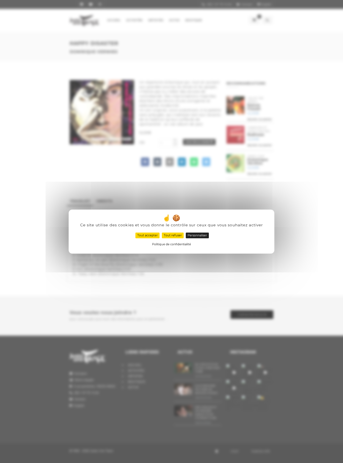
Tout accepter (147, 235)
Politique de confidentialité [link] (171, 244)
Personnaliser (197, 235)
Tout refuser (173, 235)
